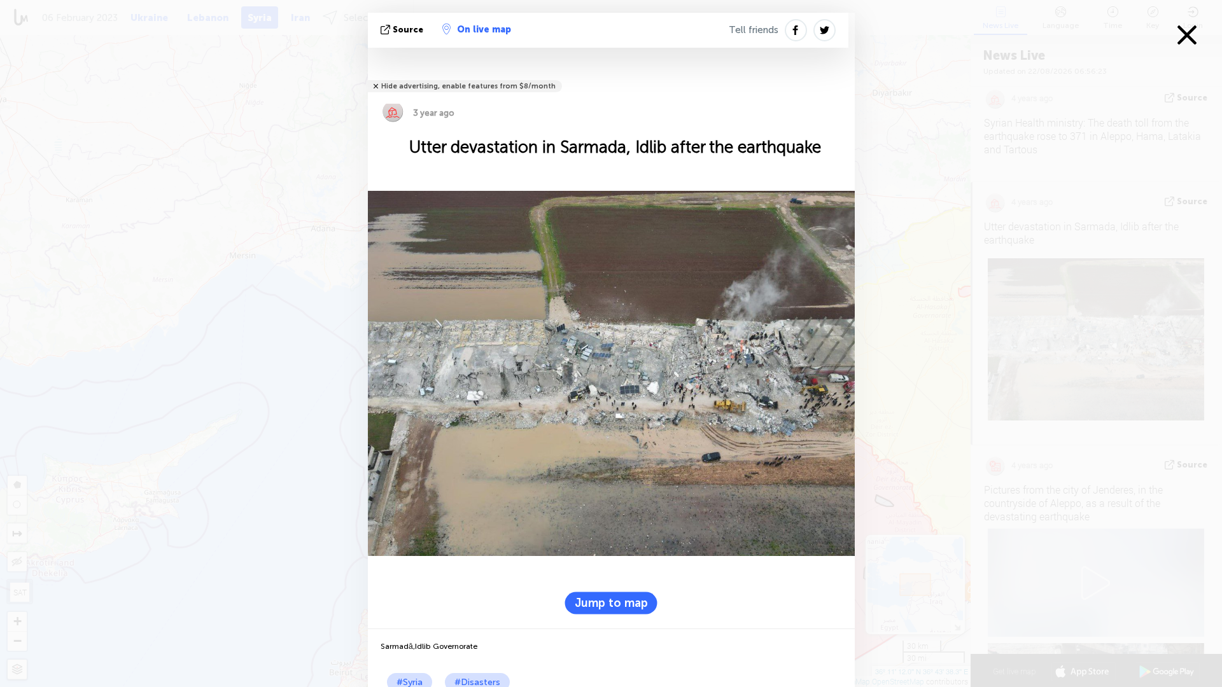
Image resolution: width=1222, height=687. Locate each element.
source (408, 29)
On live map (484, 29)
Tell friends (753, 30)
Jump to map (611, 602)
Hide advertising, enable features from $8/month (468, 86)
